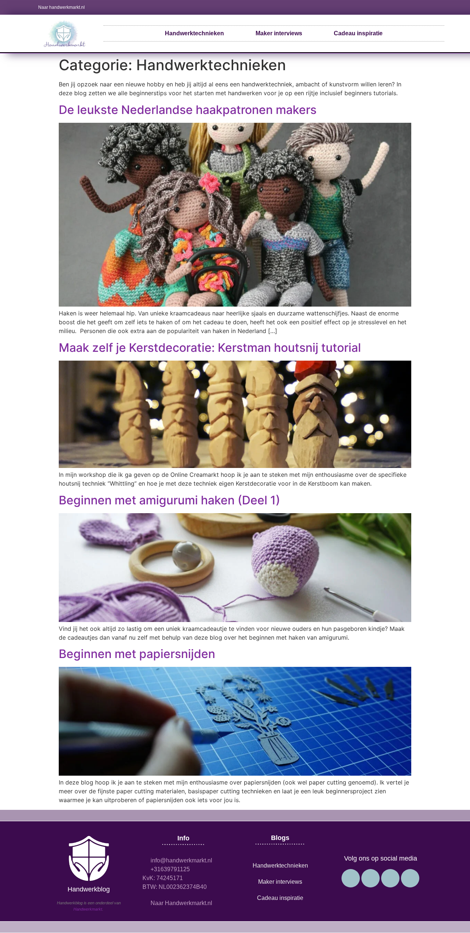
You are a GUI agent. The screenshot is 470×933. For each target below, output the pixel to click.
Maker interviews (279, 33)
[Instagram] (415, 7)
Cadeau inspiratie (358, 33)
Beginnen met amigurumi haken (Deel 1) (169, 500)
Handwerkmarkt (87, 909)
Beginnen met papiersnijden (137, 654)
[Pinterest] (439, 7)
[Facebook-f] (403, 7)
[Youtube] (427, 7)
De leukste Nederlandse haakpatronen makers (188, 110)
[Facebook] (410, 878)
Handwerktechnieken (194, 33)
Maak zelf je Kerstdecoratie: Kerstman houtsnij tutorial (210, 347)
